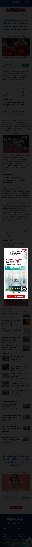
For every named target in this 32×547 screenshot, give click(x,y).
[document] (16, 273)
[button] (25, 250)
